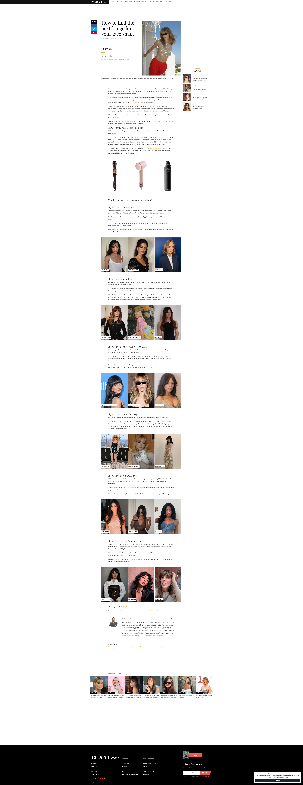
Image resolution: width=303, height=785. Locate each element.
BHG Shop (145, 766)
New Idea (145, 769)
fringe (109, 647)
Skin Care (143, 1)
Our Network (148, 758)
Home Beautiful (126, 769)
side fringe (141, 647)
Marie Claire (125, 763)
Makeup (121, 1)
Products (152, 1)
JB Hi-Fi (114, 140)
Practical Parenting (149, 771)
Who (123, 771)
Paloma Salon (133, 102)
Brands (125, 758)
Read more (169, 78)
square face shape (128, 121)
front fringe (132, 647)
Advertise (94, 766)
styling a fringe (160, 647)
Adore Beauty (139, 137)
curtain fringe (117, 647)
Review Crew (159, 1)
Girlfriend (125, 766)
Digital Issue (168, 1)
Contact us (94, 769)
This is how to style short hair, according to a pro (149, 611)
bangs (125, 647)
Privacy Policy (207, 776)
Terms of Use (199, 776)
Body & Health (128, 1)
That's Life (146, 774)
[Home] (99, 2)
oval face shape (157, 121)
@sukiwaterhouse (126, 607)
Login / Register (203, 1)
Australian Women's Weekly (130, 774)
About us (93, 763)
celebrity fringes (112, 649)
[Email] (171, 619)
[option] (99, 687)
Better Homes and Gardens (150, 763)
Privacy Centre (284, 777)
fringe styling (149, 647)
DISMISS (278, 780)
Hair (117, 1)
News (112, 1)
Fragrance (137, 1)
